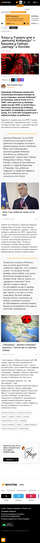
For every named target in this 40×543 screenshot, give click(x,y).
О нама (3, 508)
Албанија (11, 416)
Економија (21, 490)
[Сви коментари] (3, 540)
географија (23, 420)
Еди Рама (26, 416)
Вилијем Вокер (24, 428)
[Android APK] (7, 524)
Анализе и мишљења (8, 412)
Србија (4, 416)
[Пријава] (24, 2)
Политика (11, 490)
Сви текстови (10, 87)
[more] (36, 219)
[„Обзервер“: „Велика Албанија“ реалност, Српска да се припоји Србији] (20, 328)
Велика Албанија (7, 420)
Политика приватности (9, 519)
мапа (16, 420)
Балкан (19, 416)
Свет (3, 490)
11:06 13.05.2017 (6, 51)
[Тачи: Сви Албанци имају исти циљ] (20, 196)
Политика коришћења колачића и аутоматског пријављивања (12, 515)
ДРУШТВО (32, 490)
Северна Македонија (30, 424)
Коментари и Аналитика (24, 412)
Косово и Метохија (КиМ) (9, 428)
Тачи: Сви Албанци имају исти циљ (18, 213)
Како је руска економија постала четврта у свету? (14, 19)
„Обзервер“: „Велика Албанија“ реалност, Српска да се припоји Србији (19, 347)
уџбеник (19, 424)
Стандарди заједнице (8, 511)
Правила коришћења (14, 508)
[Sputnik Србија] (6, 3)
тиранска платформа (8, 424)
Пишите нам (26, 508)
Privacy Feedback (23, 519)
